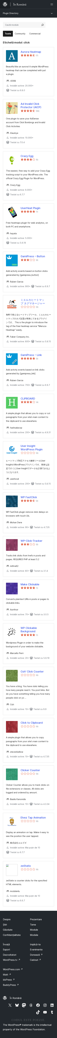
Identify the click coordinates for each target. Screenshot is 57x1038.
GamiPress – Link (31, 354)
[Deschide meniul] (52, 4)
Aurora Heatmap (31, 51)
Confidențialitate (12, 935)
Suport (6, 949)
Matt (7, 974)
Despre (7, 919)
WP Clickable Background (29, 629)
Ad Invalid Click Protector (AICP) (31, 105)
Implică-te (35, 944)
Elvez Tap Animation (33, 817)
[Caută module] (42, 25)
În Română (15, 998)
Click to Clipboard (32, 722)
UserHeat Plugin (30, 208)
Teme (33, 924)
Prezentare (36, 919)
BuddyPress (11, 984)
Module (34, 929)
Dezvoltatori (9, 954)
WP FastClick (29, 497)
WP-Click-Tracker (31, 540)
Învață (6, 944)
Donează (36, 954)
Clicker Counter (30, 770)
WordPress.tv (11, 959)
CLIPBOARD (28, 398)
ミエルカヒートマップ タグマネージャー (33, 301)
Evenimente (36, 949)
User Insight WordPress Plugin (32, 447)
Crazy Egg (27, 156)
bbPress (9, 979)
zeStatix (26, 865)
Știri (5, 924)
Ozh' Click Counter (32, 671)
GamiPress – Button (33, 256)
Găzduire (7, 929)
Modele (34, 935)
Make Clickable (30, 584)
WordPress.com (13, 969)
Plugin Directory (10, 13)
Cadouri (35, 959)
